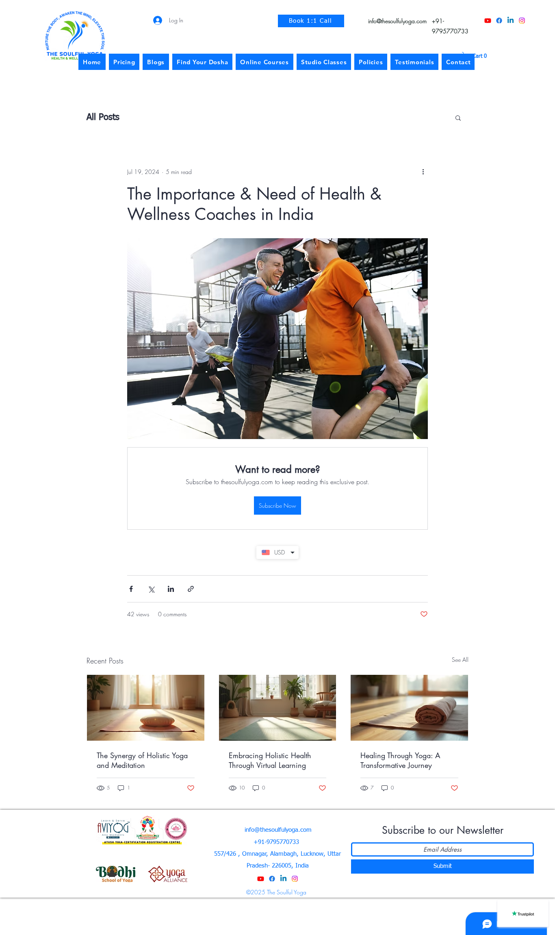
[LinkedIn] (510, 20)
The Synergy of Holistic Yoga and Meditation (142, 760)
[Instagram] (522, 20)
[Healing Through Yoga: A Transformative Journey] (409, 708)
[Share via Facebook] (131, 589)
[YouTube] (488, 20)
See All (460, 659)
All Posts (103, 117)
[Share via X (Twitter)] (151, 589)
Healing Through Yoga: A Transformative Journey (400, 760)
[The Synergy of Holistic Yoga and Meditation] (145, 708)
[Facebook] (499, 20)
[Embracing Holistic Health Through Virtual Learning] (277, 708)
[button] (477, 56)
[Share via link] (191, 589)
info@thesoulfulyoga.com (397, 21)
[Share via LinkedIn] (171, 589)
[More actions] (423, 171)
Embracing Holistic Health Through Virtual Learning (270, 760)
